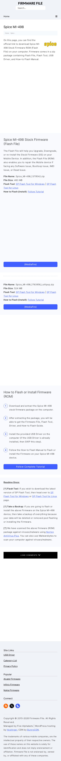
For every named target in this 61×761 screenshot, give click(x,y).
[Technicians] (17, 707)
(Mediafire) (30, 264)
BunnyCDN (33, 729)
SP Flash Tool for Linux (44, 496)
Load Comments (29, 555)
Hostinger (12, 729)
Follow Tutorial (36, 191)
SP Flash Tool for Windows (30, 184)
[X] (12, 707)
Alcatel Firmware (12, 679)
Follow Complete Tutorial (30, 466)
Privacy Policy (11, 666)
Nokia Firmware (11, 690)
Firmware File (30, 3)
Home (7, 33)
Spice (12, 33)
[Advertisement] (30, 96)
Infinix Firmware (12, 684)
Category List (10, 660)
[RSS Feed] (6, 707)
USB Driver (9, 655)
